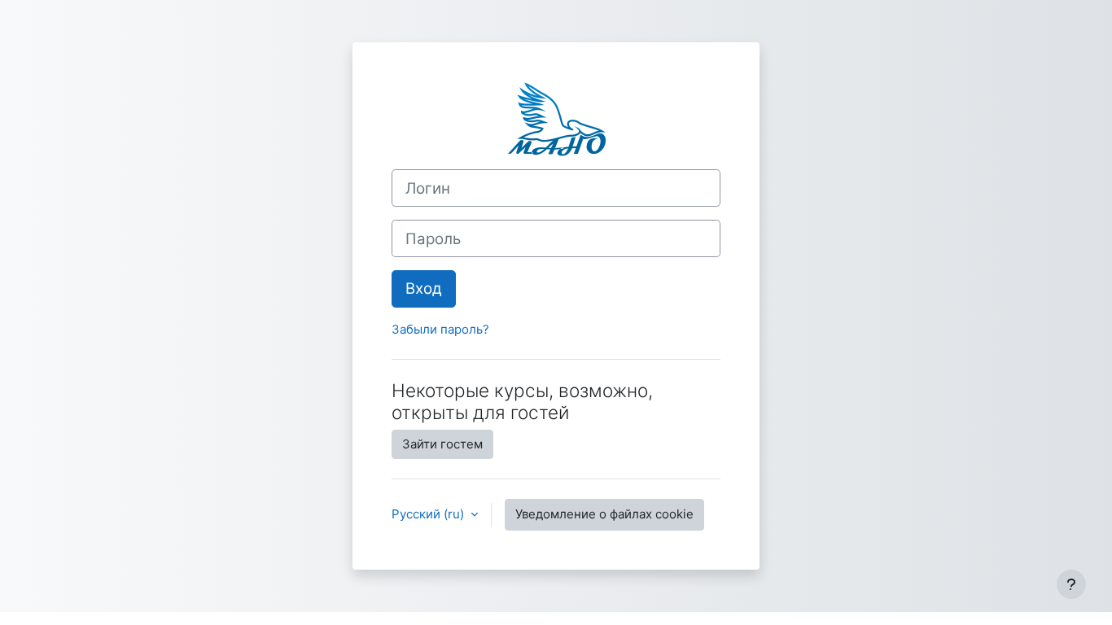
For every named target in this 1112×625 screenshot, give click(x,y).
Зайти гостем (442, 444)
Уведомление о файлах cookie (604, 514)
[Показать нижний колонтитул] (1071, 584)
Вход (423, 288)
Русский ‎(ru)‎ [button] (429, 514)
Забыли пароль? (440, 329)
